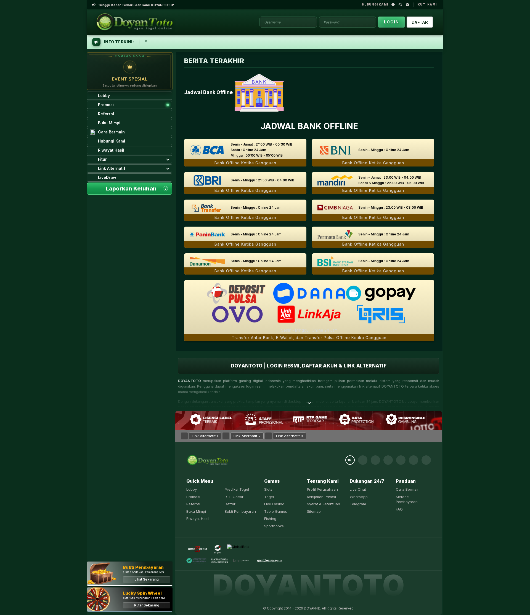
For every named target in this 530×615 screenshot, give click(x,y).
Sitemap (314, 511)
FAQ (399, 509)
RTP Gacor (234, 497)
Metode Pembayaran (407, 499)
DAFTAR (420, 22)
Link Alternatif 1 (205, 436)
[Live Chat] (393, 4)
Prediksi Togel (237, 489)
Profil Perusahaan (322, 489)
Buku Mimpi (196, 511)
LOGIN (391, 22)
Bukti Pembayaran (240, 511)
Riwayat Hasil (197, 518)
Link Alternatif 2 (247, 436)
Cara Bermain (408, 489)
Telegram (358, 504)
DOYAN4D (312, 608)
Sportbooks (274, 526)
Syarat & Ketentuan (323, 504)
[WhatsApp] (400, 4)
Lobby (191, 489)
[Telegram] (407, 4)
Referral (193, 504)
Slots (268, 489)
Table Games (275, 511)
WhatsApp (359, 497)
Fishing (270, 518)
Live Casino (274, 504)
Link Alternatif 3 (289, 436)
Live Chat (358, 489)
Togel (269, 497)
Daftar (230, 504)
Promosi (193, 497)
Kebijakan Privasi (321, 497)
